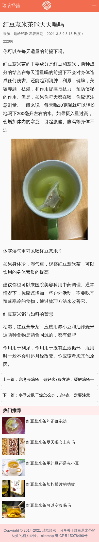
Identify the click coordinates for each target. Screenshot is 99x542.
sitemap (47, 536)
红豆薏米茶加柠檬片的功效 (50, 484)
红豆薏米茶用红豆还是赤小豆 (52, 463)
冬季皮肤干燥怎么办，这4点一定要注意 (54, 395)
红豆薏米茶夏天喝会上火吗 (50, 442)
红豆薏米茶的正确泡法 (46, 421)
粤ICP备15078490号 (71, 536)
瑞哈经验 (11, 5)
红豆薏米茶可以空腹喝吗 (48, 505)
